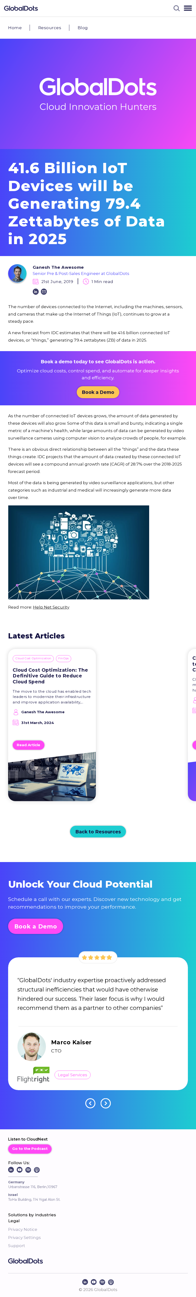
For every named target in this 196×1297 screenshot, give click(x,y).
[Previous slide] (90, 1103)
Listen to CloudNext (28, 1139)
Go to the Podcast (30, 1149)
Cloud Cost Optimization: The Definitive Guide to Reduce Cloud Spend (50, 676)
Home (15, 27)
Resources (49, 27)
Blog (83, 27)
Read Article (28, 745)
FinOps (63, 658)
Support (16, 1245)
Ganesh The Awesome (58, 267)
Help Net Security (51, 607)
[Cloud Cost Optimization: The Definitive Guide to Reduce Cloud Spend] (52, 779)
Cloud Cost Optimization (33, 658)
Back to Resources (98, 832)
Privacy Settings (24, 1237)
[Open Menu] (188, 8)
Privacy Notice (22, 1229)
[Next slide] (106, 1103)
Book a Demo (98, 392)
